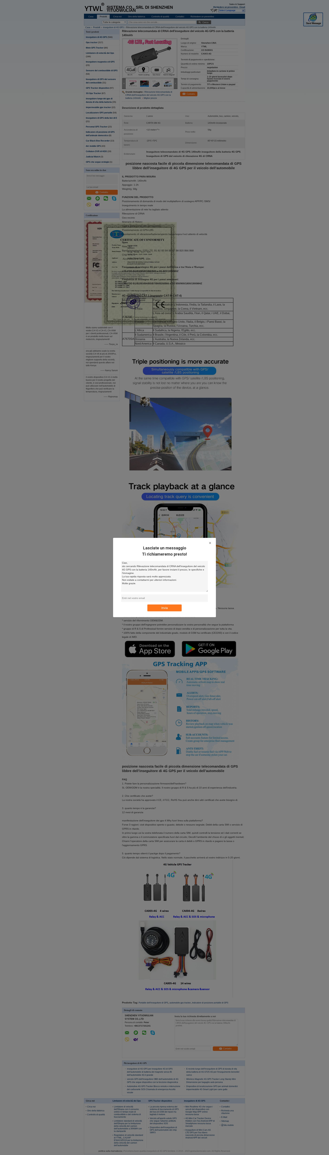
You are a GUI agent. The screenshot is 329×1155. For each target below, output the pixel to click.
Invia (164, 608)
